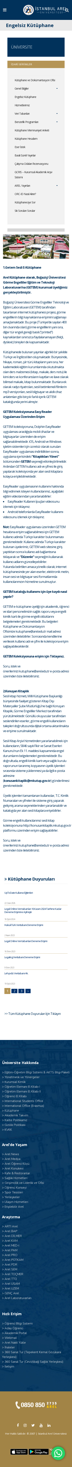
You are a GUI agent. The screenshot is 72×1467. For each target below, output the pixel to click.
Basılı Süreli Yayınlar (25, 155)
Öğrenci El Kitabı (16, 1096)
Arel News (12, 1154)
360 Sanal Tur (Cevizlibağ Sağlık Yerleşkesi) (34, 1362)
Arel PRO (11, 1255)
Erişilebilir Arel (14, 1207)
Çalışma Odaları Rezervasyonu (31, 164)
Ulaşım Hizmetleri (16, 1202)
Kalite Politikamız (16, 1120)
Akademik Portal (16, 1333)
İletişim (9, 1366)
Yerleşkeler (12, 1197)
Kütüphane (12, 1111)
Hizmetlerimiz (22, 105)
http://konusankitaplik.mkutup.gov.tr (47, 825)
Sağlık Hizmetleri (16, 1178)
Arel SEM (11, 1269)
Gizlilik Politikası (15, 1125)
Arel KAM (11, 1241)
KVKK (8, 1130)
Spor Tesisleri (14, 1192)
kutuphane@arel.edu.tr (31, 631)
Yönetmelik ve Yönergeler (22, 1077)
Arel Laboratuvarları (18, 1298)
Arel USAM (12, 1284)
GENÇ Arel (12, 1293)
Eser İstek (20, 147)
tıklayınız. (24, 506)
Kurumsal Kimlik (15, 1082)
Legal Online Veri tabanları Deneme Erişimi (25, 941)
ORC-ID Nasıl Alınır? (25, 194)
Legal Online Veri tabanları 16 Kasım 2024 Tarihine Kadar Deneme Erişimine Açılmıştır (32, 910)
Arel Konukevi (14, 1168)
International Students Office (24, 1101)
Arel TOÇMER (14, 1274)
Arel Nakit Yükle (15, 1343)
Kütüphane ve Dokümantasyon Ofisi (35, 80)
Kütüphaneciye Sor (25, 202)
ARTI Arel (11, 1226)
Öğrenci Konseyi (16, 1188)
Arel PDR (11, 1265)
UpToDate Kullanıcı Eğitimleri (18, 892)
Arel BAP (11, 1231)
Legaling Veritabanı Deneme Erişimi (22, 957)
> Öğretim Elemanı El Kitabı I (21, 1087)
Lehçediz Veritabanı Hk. (16, 973)
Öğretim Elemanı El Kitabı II (23, 1091)
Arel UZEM (12, 1288)
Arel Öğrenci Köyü (17, 1164)
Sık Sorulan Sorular (25, 211)
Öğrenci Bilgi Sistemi (19, 1324)
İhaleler (10, 1347)
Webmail (11, 1338)
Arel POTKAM (14, 1260)
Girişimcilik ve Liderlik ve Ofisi (24, 1183)
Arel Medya (12, 1159)
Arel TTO (11, 1279)
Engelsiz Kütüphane (25, 97)
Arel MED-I (12, 1246)
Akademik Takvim (16, 1115)
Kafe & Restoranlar (17, 1173)
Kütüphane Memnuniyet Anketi (32, 130)
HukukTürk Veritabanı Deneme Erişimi (23, 925)
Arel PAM (11, 1250)
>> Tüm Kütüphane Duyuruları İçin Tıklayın (32, 1013)
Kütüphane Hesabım (26, 138)
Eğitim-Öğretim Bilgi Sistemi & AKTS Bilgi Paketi (37, 1072)
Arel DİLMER (13, 1236)
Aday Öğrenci (14, 1328)
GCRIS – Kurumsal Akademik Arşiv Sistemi (33, 174)
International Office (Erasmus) (24, 1106)
